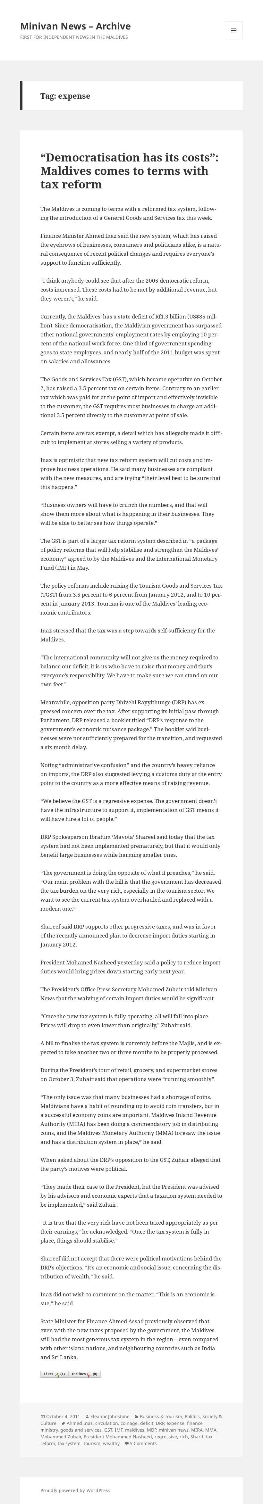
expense (175, 1423)
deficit (146, 1423)
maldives (134, 1430)
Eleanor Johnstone (110, 1416)
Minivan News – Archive (75, 26)
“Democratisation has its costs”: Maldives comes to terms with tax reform (129, 171)
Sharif (197, 1437)
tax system (69, 1443)
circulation (106, 1423)
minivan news (174, 1430)
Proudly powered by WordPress (75, 1490)
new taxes (90, 1330)
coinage (129, 1423)
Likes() (54, 1373)
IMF (119, 1430)
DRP (160, 1423)
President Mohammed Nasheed (118, 1437)
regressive (166, 1437)
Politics (192, 1416)
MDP (151, 1430)
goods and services (81, 1430)
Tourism (91, 1443)
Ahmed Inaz (80, 1423)
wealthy (111, 1443)
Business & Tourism (161, 1416)
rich (184, 1437)
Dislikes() (84, 1373)
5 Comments (143, 1443)
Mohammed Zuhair (60, 1437)
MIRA (197, 1430)
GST (108, 1430)
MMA (210, 1430)
